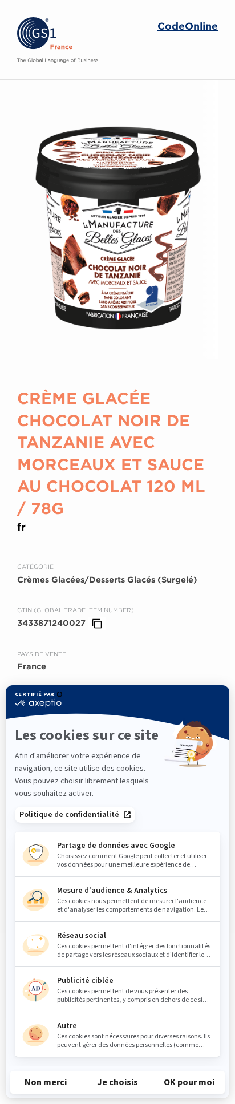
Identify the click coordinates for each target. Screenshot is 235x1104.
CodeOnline (187, 26)
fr (21, 527)
